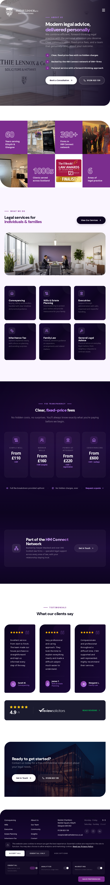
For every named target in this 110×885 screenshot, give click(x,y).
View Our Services (89, 220)
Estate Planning (10, 834)
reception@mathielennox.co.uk (70, 835)
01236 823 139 (93, 80)
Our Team (35, 824)
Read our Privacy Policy (83, 846)
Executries (8, 829)
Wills (6, 824)
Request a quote (93, 488)
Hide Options (61, 853)
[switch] (32, 868)
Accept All (15, 853)
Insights (34, 834)
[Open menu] (103, 10)
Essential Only (37, 853)
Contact (34, 838)
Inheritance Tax (10, 838)
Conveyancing (10, 820)
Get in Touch (84, 548)
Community (36, 829)
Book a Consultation (59, 80)
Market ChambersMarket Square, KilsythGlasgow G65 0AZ (67, 823)
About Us (34, 820)
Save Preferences (91, 879)
